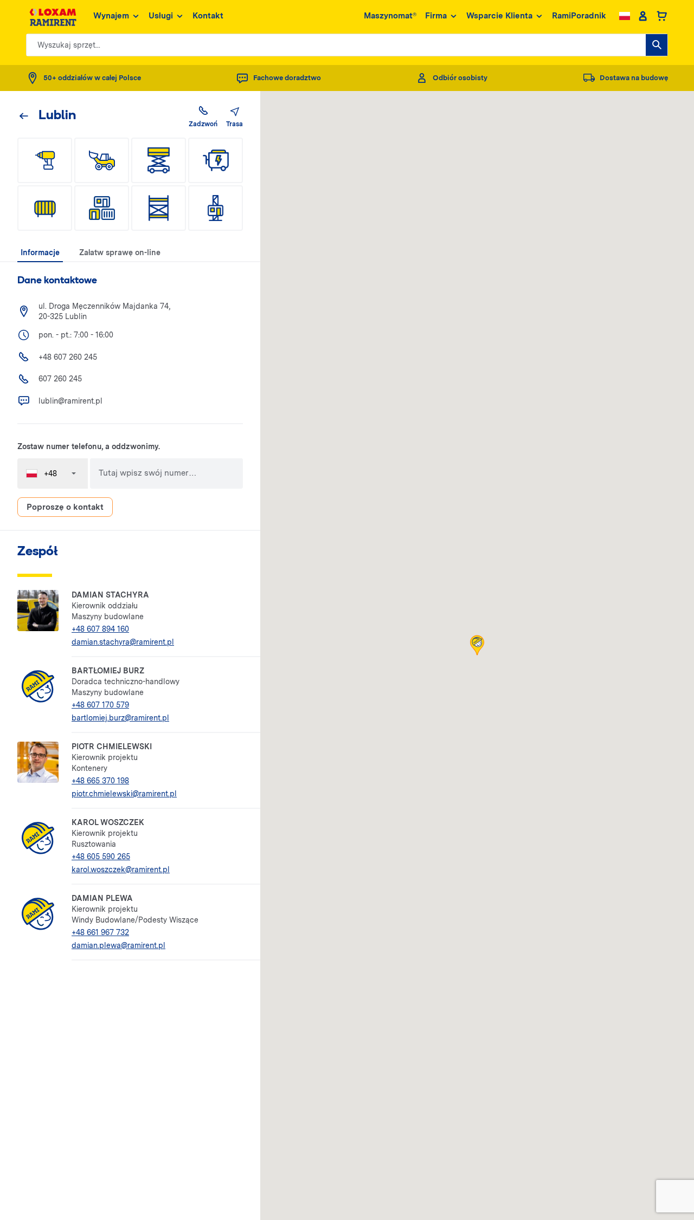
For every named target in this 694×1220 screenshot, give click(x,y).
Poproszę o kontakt (65, 507)
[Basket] (662, 16)
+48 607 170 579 (100, 704)
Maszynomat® (390, 16)
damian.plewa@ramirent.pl (118, 945)
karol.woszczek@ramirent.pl (121, 869)
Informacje (40, 252)
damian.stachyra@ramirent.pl (123, 642)
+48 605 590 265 (101, 856)
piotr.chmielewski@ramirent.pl (124, 793)
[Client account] (643, 16)
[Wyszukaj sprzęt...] (656, 45)
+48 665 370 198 (100, 780)
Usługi (161, 16)
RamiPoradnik (579, 16)
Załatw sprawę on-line (119, 252)
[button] (477, 645)
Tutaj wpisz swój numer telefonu (144, 473)
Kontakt (207, 16)
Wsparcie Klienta (499, 16)
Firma (436, 16)
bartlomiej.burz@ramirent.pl (120, 717)
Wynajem (111, 16)
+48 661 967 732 (100, 932)
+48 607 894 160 (100, 629)
